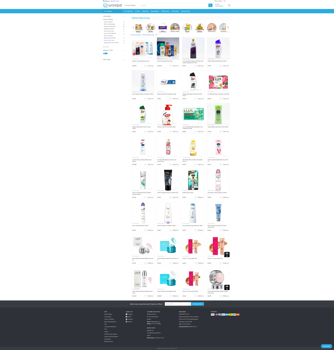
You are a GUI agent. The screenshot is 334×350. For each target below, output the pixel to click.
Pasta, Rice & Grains (109, 31)
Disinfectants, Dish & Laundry (111, 42)
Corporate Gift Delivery (110, 326)
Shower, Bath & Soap (109, 40)
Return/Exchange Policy (110, 321)
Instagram (130, 319)
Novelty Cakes (185, 11)
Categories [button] (109, 11)
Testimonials (107, 339)
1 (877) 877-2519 (114, 1)
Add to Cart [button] (150, 65)
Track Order (175, 11)
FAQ (105, 324)
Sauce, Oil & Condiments (110, 33)
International (155, 11)
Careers (106, 331)
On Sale (137, 11)
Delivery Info (165, 11)
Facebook (130, 314)
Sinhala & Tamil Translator (110, 334)
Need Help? (326, 346)
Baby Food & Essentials (110, 38)
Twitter (129, 316)
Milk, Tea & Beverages (109, 24)
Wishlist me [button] (200, 197)
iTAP (105, 329)
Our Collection (128, 11)
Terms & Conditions (109, 319)
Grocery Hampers (108, 22)
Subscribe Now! (197, 304)
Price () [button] (107, 59)
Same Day (145, 11)
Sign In (218, 4)
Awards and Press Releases (111, 336)
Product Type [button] (108, 50)
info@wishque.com (155, 321)
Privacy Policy (107, 316)
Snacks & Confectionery (110, 26)
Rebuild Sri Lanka (108, 341)
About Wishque (108, 314)
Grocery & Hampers (130, 5)
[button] (210, 5)
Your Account (219, 6)
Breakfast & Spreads (109, 28)
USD (224, 1)
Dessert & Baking (108, 35)
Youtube (130, 321)
